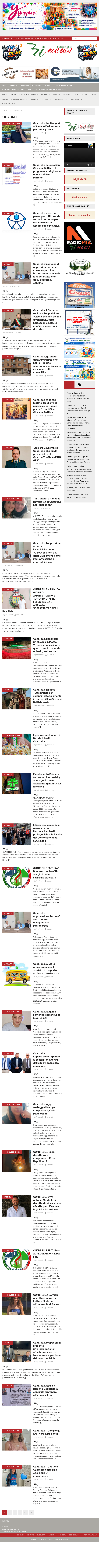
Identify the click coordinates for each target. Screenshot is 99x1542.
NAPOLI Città (46, 99)
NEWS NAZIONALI (76, 99)
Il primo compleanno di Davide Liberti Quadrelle (46, 738)
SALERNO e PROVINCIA (19, 99)
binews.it (50, 133)
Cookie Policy (74, 1535)
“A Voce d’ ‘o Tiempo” (9, 103)
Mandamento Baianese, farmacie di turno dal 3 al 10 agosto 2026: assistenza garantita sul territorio (47, 780)
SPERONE (56, 94)
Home (4, 85)
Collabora (62, 1535)
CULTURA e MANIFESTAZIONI (13, 90)
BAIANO (13, 94)
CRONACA (25, 85)
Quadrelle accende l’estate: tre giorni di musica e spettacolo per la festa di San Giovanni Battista (45, 406)
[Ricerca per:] (84, 38)
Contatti (30, 1535)
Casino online (80, 197)
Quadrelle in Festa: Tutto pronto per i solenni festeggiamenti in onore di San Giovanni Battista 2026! (47, 696)
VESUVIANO (34, 99)
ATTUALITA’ (36, 85)
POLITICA (13, 85)
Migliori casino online (80, 215)
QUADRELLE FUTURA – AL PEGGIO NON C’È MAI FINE (46, 1253)
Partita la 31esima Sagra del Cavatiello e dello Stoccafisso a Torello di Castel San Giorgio (79, 459)
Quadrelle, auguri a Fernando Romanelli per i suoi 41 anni (47, 1014)
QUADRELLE (45, 94)
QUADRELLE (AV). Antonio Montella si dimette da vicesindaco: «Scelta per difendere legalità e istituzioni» (47, 1203)
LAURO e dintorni (81, 94)
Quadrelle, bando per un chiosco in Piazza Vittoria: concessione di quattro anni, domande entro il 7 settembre (47, 645)
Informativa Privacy (90, 1535)
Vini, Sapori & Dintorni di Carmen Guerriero (46, 90)
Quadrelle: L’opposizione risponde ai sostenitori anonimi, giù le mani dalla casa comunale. (46, 1060)
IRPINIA (93, 94)
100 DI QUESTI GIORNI (64, 85)
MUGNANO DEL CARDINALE (28, 94)
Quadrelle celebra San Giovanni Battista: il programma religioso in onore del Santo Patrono (47, 171)
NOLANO (5, 99)
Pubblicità (41, 1535)
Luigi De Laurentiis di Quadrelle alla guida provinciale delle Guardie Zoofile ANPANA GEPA (47, 454)
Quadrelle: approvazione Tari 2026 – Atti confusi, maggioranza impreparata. (46, 919)
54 (25, 1513)
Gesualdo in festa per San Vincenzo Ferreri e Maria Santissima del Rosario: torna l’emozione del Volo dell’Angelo (78, 422)
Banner (51, 1535)
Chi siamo (20, 1535)
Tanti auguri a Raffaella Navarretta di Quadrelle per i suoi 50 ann (47, 501)
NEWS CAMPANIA (60, 99)
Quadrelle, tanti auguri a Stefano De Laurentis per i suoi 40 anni (46, 126)
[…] (50, 157)
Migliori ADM (80, 179)
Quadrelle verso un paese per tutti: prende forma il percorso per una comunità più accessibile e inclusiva (46, 219)
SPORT (47, 85)
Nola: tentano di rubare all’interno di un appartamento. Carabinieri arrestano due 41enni (79, 469)
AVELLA (4, 94)
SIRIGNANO (67, 94)
